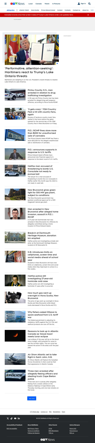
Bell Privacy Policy (33, 428)
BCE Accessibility (12, 428)
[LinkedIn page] (19, 418)
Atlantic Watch (24, 10)
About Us (85, 10)
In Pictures (56, 4)
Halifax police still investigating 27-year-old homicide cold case (40, 278)
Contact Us (76, 10)
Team (63, 411)
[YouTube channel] (15, 418)
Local (30, 4)
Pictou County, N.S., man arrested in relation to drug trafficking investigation (41, 93)
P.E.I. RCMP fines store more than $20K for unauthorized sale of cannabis (42, 133)
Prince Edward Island (48, 10)
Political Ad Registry (34, 433)
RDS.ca (72, 433)
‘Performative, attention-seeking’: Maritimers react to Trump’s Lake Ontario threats (29, 72)
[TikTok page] (11, 418)
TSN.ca (51, 433)
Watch (47, 4)
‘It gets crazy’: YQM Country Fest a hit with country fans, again (42, 112)
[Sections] (5, 4)
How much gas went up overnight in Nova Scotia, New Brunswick (43, 295)
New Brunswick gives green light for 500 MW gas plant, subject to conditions (42, 192)
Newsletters (56, 411)
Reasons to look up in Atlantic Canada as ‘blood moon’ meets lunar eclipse (43, 334)
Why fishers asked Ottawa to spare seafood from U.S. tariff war (43, 315)
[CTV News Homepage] (17, 4)
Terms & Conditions (33, 431)
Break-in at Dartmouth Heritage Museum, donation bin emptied (42, 235)
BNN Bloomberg (53, 431)
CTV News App (34, 411)
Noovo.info (73, 428)
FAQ (50, 411)
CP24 (50, 428)
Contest (59, 10)
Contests (68, 10)
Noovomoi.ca (74, 431)
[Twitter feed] (8, 418)
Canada (39, 4)
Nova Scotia (35, 10)
